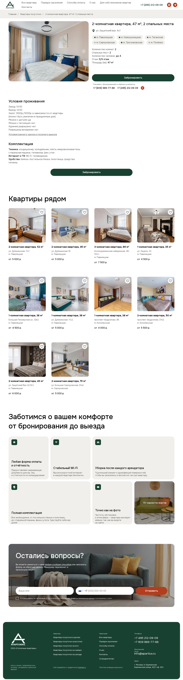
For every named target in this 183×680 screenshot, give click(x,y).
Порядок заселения (52, 2)
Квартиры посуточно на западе (67, 654)
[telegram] (175, 5)
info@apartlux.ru (145, 653)
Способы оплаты (76, 2)
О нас (92, 2)
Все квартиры (29, 2)
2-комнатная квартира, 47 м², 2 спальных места (69, 14)
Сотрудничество (106, 659)
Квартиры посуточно (30, 14)
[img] (142, 88)
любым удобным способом (58, 564)
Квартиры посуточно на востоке (67, 641)
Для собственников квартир (115, 2)
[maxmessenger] (169, 5)
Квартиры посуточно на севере (67, 650)
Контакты (26, 7)
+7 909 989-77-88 (146, 642)
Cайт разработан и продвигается (69, 667)
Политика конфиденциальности (111, 667)
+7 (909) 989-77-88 (104, 88)
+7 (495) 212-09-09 (152, 4)
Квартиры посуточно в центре (66, 637)
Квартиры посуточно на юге (66, 646)
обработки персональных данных (82, 598)
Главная (12, 14)
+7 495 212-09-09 (146, 638)
